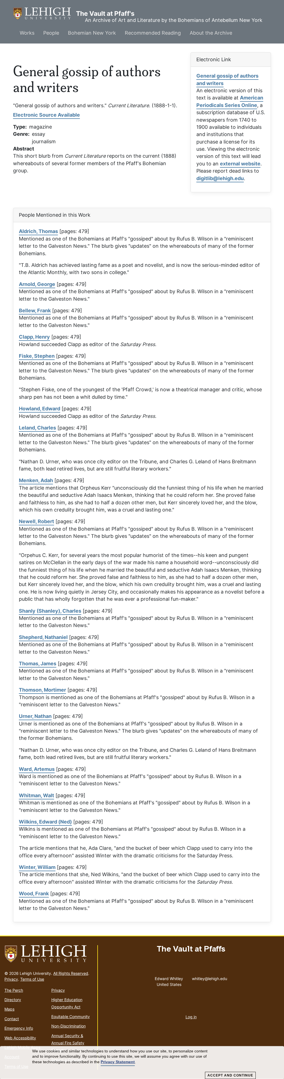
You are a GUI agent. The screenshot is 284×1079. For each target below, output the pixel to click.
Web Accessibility (20, 1037)
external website (240, 163)
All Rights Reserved (70, 973)
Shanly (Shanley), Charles (50, 610)
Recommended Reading (153, 32)
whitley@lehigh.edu (209, 977)
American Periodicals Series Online (229, 101)
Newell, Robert (36, 521)
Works (27, 32)
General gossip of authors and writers (227, 79)
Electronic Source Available (46, 114)
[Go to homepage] (48, 954)
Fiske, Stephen (37, 355)
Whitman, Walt (36, 795)
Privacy (11, 979)
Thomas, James (37, 663)
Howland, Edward (39, 408)
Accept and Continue (230, 1075)
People (51, 32)
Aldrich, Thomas (38, 231)
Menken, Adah (36, 480)
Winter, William (37, 867)
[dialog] (142, 1062)
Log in (191, 1016)
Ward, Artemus (37, 769)
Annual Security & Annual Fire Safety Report (67, 1043)
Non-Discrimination (68, 1026)
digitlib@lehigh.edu (220, 178)
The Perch (13, 990)
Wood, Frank (34, 893)
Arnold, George (37, 284)
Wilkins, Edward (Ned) (45, 821)
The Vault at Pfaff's (44, 13)
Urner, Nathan (35, 716)
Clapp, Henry (34, 336)
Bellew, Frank (35, 310)
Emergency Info (18, 1028)
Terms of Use (32, 979)
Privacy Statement (118, 1062)
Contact (11, 1018)
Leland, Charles (37, 427)
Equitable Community (70, 1016)
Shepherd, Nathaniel (43, 637)
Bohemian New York (92, 32)
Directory (12, 999)
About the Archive (211, 32)
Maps (9, 1009)
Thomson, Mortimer (42, 689)
